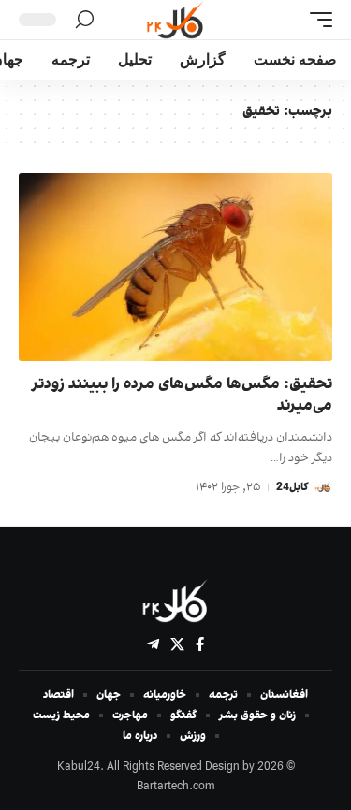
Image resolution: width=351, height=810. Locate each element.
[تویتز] (177, 644)
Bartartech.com (176, 786)
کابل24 (292, 487)
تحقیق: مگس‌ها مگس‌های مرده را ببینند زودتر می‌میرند (182, 395)
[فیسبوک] (200, 644)
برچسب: (287, 112)
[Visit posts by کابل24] (323, 487)
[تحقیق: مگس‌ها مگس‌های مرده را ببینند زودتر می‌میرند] (175, 267)
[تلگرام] (153, 644)
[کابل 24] (175, 19)
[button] (316, 19)
